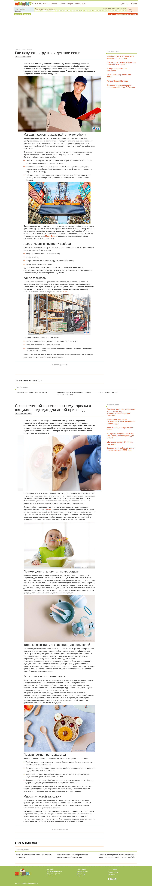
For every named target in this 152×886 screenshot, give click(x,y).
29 (100, 10)
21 (81, 10)
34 (111, 10)
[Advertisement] (76, 31)
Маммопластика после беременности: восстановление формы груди (121, 421)
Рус (121, 3)
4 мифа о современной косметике (117, 69)
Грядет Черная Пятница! (117, 80)
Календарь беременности (45, 9)
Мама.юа (17, 49)
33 (109, 10)
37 (118, 10)
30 (102, 10)
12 (61, 10)
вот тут (64, 291)
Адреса (78, 3)
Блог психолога (51, 876)
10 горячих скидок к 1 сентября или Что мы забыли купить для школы (120, 435)
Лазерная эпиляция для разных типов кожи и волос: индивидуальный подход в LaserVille (121, 412)
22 (84, 10)
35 (113, 10)
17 (72, 10)
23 (86, 10)
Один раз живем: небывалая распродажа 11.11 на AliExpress (121, 86)
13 (63, 10)
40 (125, 10)
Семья (35, 3)
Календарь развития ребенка (114, 9)
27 (95, 10)
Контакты (112, 874)
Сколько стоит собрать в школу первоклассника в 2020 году (120, 449)
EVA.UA (48, 509)
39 (123, 10)
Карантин (18, 14)
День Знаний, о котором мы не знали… (120, 428)
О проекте (112, 869)
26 (93, 10)
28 (97, 10)
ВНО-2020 (27, 14)
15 (68, 10)
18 (74, 10)
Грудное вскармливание (54, 872)
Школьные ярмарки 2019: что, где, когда (120, 442)
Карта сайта (113, 872)
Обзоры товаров (66, 3)
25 (91, 10)
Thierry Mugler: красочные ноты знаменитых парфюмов (120, 57)
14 (65, 10)
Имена (130, 11)
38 (120, 10)
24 (88, 10)
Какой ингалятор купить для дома (119, 75)
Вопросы (54, 3)
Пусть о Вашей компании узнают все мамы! (122, 14)
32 (107, 10)
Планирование (20, 9)
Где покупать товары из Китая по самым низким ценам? (121, 63)
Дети (84, 3)
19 (77, 10)
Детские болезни (82, 872)
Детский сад (81, 874)
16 (70, 10)
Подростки (80, 876)
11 (58, 10)
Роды (130, 9)
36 (116, 10)
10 (56, 10)
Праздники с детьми (53, 874)
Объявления (44, 3)
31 (104, 10)
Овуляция (18, 11)
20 (79, 10)
